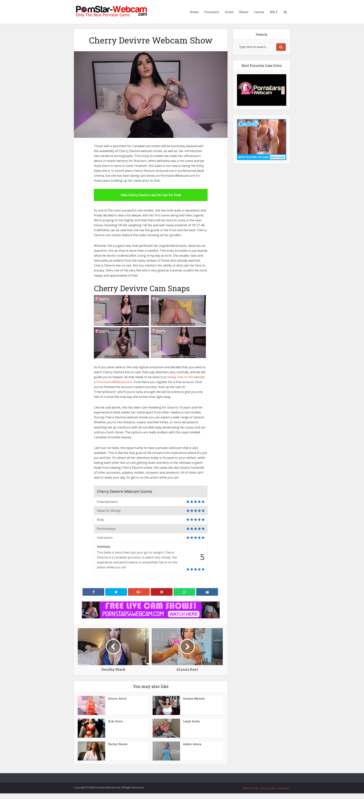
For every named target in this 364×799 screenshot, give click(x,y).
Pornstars (211, 12)
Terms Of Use (250, 788)
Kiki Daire (115, 721)
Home (194, 12)
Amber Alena (192, 744)
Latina (259, 12)
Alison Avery (117, 698)
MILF (274, 12)
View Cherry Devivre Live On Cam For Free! (151, 195)
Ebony (244, 12)
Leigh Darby (191, 721)
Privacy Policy (268, 788)
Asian (229, 12)
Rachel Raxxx (117, 744)
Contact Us (284, 788)
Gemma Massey (194, 698)
